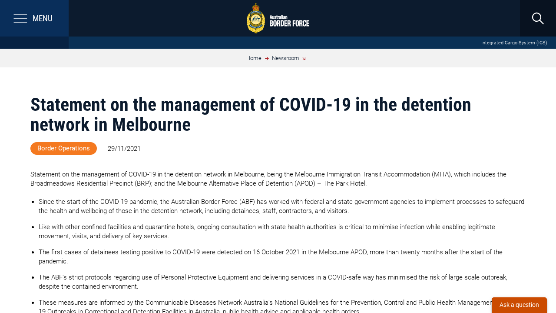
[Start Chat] (519, 305)
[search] (538, 18)
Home (253, 58)
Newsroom (285, 58)
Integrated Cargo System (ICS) (514, 43)
